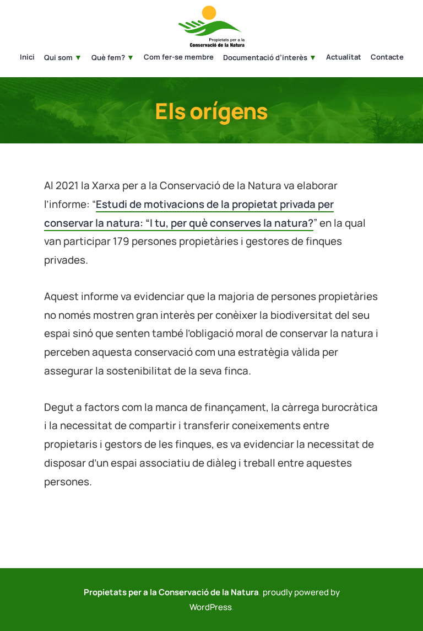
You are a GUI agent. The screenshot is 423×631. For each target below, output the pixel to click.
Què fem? (108, 57)
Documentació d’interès (265, 57)
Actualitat (343, 57)
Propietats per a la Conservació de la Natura (171, 592)
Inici (27, 57)
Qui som (58, 57)
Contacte (387, 57)
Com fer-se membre (179, 57)
